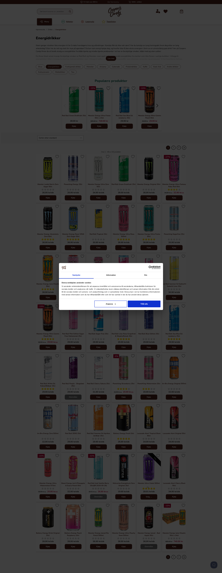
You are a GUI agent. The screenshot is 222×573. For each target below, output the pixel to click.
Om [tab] (145, 275)
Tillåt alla (144, 304)
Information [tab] (111, 275)
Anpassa (109, 304)
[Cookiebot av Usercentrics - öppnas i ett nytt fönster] (150, 267)
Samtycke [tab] (76, 275)
